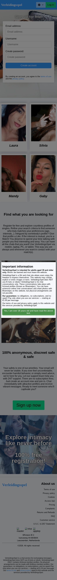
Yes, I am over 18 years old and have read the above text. (28, 312)
